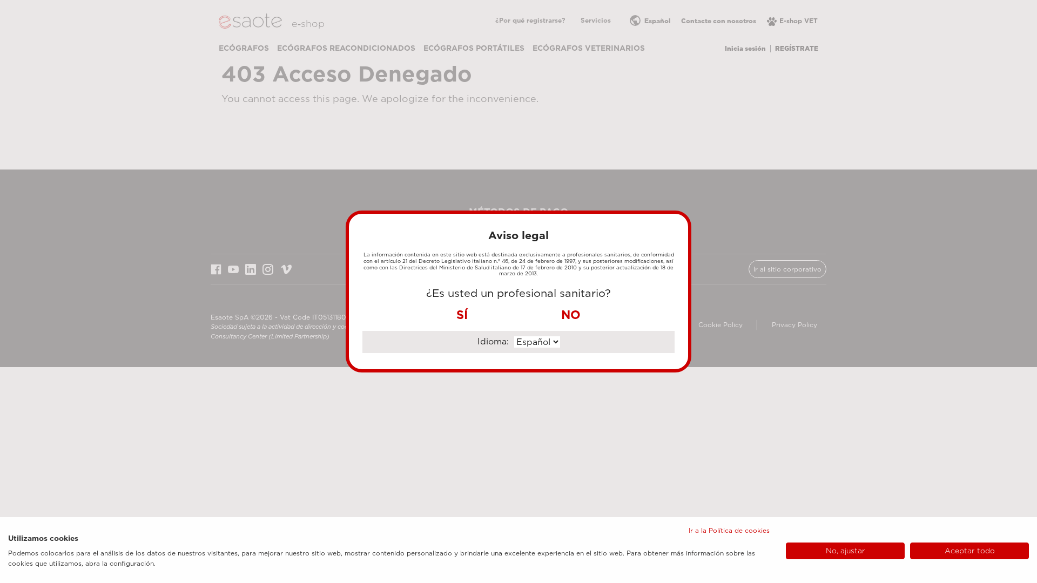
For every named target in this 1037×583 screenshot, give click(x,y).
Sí (462, 314)
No (571, 314)
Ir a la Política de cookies (729, 530)
